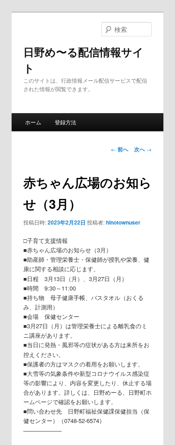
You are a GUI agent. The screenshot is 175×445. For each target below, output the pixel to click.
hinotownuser (123, 222)
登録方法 (65, 122)
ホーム (33, 122)
